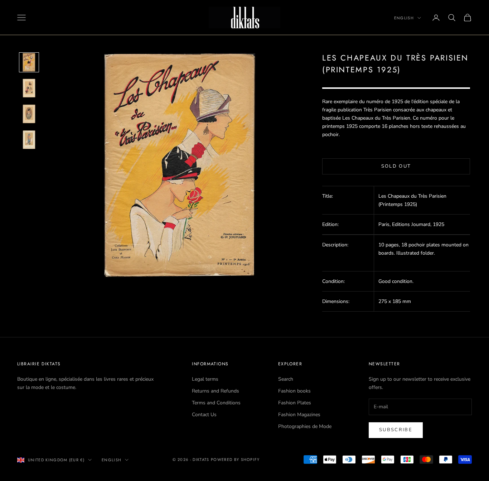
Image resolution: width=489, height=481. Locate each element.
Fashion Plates (294, 402)
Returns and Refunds (215, 391)
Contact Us (204, 414)
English (404, 18)
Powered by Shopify (235, 459)
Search (285, 379)
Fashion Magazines (299, 414)
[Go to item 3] (29, 114)
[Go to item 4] (29, 140)
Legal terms (205, 379)
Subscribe (395, 430)
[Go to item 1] (29, 62)
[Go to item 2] (29, 88)
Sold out (396, 166)
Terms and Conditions (216, 402)
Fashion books (294, 391)
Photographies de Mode (304, 426)
